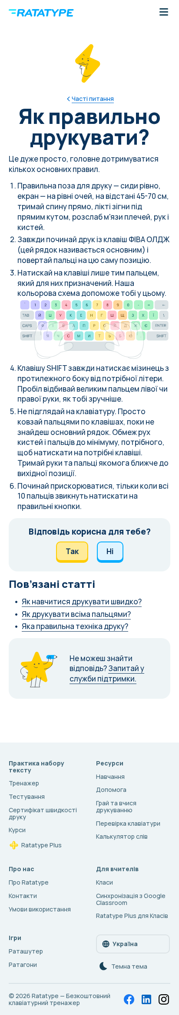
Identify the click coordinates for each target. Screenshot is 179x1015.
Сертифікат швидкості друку (43, 813)
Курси (17, 830)
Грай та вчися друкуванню (116, 806)
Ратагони (23, 964)
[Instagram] (163, 999)
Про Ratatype (29, 882)
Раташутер (26, 951)
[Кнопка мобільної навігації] (163, 12)
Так (72, 551)
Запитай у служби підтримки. (107, 673)
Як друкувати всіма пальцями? (76, 614)
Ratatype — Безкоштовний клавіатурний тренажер (59, 999)
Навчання (110, 776)
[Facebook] (129, 999)
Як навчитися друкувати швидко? (82, 601)
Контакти (23, 896)
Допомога (111, 789)
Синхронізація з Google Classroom (131, 899)
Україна (125, 944)
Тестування (27, 796)
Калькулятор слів (122, 836)
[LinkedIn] (146, 999)
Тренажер (24, 783)
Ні (110, 551)
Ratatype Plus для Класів (132, 915)
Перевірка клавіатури (128, 823)
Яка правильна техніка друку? (75, 626)
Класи (104, 882)
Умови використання (40, 909)
